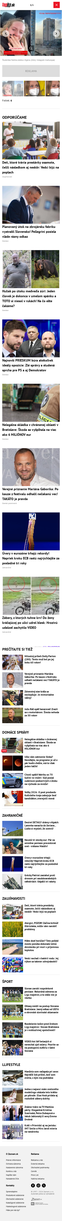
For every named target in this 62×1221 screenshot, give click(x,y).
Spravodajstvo (11, 1191)
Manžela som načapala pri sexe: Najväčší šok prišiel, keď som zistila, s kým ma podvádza (42, 1074)
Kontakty (10, 1185)
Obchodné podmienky (40, 1167)
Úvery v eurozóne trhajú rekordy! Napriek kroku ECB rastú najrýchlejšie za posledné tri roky (41, 862)
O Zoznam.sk (12, 1154)
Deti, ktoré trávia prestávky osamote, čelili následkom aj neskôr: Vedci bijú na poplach (40, 908)
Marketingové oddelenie (16, 1206)
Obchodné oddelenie (14, 1199)
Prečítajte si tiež (17, 649)
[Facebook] (33, 1185)
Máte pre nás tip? (13, 1210)
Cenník (34, 1171)
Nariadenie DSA (12, 1178)
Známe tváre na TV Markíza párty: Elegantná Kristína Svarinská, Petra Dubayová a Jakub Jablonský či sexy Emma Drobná (41, 1113)
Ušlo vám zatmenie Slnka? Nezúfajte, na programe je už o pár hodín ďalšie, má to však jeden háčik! (41, 761)
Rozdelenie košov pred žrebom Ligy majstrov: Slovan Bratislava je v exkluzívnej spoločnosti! (42, 1027)
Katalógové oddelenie (15, 1202)
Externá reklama (37, 1164)
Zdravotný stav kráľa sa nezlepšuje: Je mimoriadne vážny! (39, 694)
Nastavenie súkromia (14, 1167)
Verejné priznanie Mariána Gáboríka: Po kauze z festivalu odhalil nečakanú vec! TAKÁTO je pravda (42, 678)
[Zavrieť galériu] (56, 5)
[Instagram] (38, 1185)
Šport (7, 981)
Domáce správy (15, 732)
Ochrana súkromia (13, 1164)
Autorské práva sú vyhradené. (43, 1194)
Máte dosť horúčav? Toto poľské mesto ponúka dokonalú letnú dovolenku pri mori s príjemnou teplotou (42, 945)
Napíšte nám (11, 1175)
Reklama (35, 1154)
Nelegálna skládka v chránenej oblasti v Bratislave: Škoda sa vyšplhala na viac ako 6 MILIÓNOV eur (41, 744)
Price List (34, 1175)
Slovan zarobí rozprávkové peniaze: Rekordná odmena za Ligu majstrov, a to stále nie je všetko (41, 993)
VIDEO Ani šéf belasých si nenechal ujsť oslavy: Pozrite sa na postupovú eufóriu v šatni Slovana (42, 1046)
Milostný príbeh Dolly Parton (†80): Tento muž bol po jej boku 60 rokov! (40, 659)
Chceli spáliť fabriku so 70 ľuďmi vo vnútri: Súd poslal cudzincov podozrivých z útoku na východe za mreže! (41, 779)
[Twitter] (44, 1185)
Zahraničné (12, 815)
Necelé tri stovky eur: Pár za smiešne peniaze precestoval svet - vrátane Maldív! (40, 843)
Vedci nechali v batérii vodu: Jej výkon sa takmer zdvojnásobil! (42, 960)
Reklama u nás (37, 1160)
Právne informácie (13, 1160)
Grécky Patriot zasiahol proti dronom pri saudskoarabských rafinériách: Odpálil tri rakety (40, 878)
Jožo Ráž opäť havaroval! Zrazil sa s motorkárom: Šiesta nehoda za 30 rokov (42, 712)
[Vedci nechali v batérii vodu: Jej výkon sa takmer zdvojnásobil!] (12, 964)
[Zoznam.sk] (36, 1200)
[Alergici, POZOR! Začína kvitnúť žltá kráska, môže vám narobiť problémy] (12, 929)
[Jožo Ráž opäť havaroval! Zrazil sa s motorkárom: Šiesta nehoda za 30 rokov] (12, 715)
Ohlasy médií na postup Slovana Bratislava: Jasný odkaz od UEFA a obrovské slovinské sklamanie (42, 1009)
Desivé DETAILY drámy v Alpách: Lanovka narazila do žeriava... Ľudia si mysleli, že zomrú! (42, 825)
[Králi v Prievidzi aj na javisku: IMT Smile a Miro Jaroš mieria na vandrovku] (12, 1131)
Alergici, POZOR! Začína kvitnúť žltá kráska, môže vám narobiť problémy (41, 926)
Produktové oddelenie (15, 1195)
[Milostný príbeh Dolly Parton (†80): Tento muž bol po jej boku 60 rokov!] (12, 662)
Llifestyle (11, 1064)
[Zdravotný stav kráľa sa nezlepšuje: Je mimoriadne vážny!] (12, 698)
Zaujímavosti (13, 898)
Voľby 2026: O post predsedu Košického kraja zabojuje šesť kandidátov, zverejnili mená (40, 795)
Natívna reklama (37, 1178)
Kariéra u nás (11, 1171)
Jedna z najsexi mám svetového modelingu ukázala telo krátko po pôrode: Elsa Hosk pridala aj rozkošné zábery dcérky (42, 1094)
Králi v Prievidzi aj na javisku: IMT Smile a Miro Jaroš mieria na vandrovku (41, 1128)
